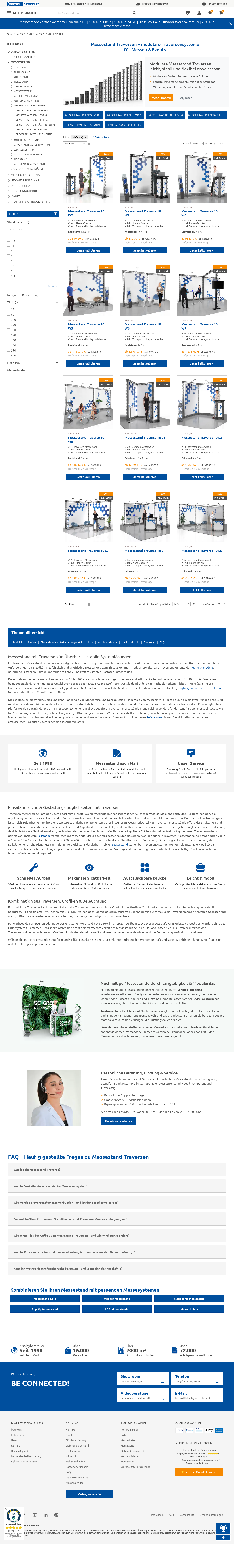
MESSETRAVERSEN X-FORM (31, 129)
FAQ (162, 642)
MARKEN (17, 196)
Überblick (16, 642)
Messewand (127, 1445)
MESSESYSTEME (22, 91)
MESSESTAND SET (23, 86)
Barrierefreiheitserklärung (26, 1456)
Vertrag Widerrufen (89, 1494)
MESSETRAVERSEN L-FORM (31, 115)
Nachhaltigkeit (130, 642)
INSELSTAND (20, 81)
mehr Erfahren (161, 98)
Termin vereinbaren (118, 1121)
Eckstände (44, 835)
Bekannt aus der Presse (24, 1461)
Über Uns (16, 1429)
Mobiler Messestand (117, 1298)
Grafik (69, 1434)
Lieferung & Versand (77, 1445)
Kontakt (70, 1429)
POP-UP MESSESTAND (26, 100)
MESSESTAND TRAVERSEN (29, 105)
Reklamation (73, 1450)
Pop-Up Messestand (45, 1309)
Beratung (149, 642)
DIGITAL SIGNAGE (22, 185)
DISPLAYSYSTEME (23, 51)
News (14, 1440)
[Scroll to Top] (223, 1537)
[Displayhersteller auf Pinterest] (56, 1514)
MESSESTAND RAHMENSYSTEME (32, 144)
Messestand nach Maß (117, 763)
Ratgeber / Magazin (77, 1466)
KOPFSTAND (20, 76)
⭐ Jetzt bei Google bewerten (199, 1472)
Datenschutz (187, 1514)
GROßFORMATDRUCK (25, 191)
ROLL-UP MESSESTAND (26, 140)
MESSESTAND (24, 34)
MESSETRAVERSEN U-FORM (32, 120)
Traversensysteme (117, 26)
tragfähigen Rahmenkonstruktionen (201, 688)
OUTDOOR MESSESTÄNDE (28, 168)
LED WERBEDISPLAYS (25, 180)
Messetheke (128, 1440)
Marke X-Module (202, 667)
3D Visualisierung (76, 1440)
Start (10, 34)
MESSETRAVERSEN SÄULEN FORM (35, 124)
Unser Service (191, 763)
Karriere (15, 1445)
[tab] (33, 222)
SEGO (132, 22)
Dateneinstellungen (211, 1514)
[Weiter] (219, 604)
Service (31, 642)
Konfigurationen (107, 642)
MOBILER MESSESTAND (26, 95)
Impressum (157, 1514)
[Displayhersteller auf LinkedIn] (45, 1514)
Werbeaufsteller (130, 1456)
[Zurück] (194, 604)
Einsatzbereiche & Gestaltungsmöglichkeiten (67, 642)
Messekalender (74, 1482)
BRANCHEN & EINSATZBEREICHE (32, 201)
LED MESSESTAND (23, 149)
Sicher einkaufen (75, 1461)
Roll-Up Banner (129, 1429)
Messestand (120, 844)
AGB (171, 1514)
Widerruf (71, 1456)
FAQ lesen (185, 98)
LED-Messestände (117, 1309)
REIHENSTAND (21, 72)
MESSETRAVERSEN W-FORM (32, 110)
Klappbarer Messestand (189, 1298)
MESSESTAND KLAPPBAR (27, 154)
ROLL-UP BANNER (23, 56)
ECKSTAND (19, 67)
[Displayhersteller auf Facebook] (24, 1514)
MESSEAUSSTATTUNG (25, 175)
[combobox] (96, 13)
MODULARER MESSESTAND (29, 163)
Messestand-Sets (45, 1298)
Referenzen (154, 717)
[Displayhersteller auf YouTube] (35, 1514)
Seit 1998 (43, 763)
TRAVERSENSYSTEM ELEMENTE (34, 134)
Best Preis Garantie (77, 1477)
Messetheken (189, 1309)
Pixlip (107, 22)
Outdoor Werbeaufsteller (180, 22)
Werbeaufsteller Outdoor (135, 1466)
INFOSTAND (20, 159)
